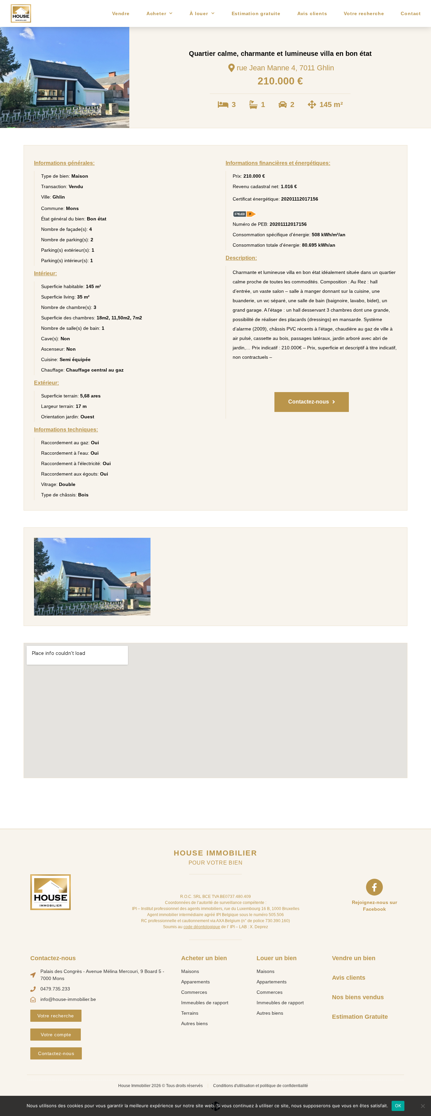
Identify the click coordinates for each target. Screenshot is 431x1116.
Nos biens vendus (358, 997)
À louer (199, 13)
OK (398, 1105)
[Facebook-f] (374, 887)
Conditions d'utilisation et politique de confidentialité (260, 1085)
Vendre (121, 13)
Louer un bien (277, 958)
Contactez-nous (53, 958)
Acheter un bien (204, 958)
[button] (311, 402)
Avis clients (312, 13)
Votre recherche (364, 13)
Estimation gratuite (256, 13)
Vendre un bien (353, 958)
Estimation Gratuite (360, 1016)
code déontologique (202, 927)
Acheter (156, 13)
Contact (411, 13)
